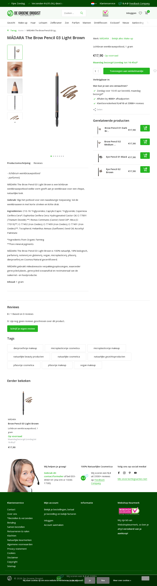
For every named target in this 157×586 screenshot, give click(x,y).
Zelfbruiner (56, 22)
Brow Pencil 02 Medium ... (112, 143)
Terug (13, 30)
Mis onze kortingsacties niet (132, 478)
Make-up (22, 22)
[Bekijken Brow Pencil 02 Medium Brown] (97, 143)
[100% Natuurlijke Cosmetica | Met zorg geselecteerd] (26, 13)
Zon (67, 22)
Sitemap (11, 566)
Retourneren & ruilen (18, 531)
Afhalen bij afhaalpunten (113, 98)
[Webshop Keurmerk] (105, 13)
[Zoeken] (81, 13)
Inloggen (48, 520)
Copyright (12, 561)
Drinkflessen (100, 22)
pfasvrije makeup (57, 365)
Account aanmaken (53, 524)
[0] (145, 13)
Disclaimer (12, 557)
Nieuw (126, 22)
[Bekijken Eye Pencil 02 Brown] (98, 171)
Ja (90, 580)
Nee (103, 580)
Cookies (11, 553)
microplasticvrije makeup (107, 348)
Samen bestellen (16, 526)
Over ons (12, 513)
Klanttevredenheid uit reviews (120, 103)
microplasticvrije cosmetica (65, 348)
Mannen (87, 22)
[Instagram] (124, 473)
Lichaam (43, 22)
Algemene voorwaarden (20, 544)
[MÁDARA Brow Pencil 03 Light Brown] (23, 402)
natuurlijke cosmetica (69, 356)
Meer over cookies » (122, 580)
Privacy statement (17, 548)
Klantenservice (107, 3)
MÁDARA (104, 38)
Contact (11, 509)
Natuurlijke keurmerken (19, 540)
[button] (51, 156)
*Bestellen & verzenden (20, 518)
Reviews (38, 163)
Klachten (11, 535)
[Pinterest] (130, 473)
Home (21, 30)
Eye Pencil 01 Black (116, 156)
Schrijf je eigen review (22, 328)
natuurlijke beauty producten (28, 356)
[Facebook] (119, 473)
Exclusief (114, 22)
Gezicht (11, 22)
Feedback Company (139, 3)
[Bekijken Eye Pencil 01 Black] (98, 157)
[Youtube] (135, 473)
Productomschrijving (19, 163)
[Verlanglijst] (140, 13)
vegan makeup (88, 365)
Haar (33, 22)
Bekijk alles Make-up (122, 38)
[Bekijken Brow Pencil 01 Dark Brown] (97, 130)
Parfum (76, 22)
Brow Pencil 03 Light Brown (23, 423)
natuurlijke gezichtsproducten (109, 356)
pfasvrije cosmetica (23, 365)
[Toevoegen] (145, 128)
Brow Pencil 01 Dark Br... (116, 129)
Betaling (11, 522)
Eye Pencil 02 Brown (113, 171)
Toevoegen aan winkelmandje (126, 70)
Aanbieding (138, 22)
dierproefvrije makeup (25, 348)
